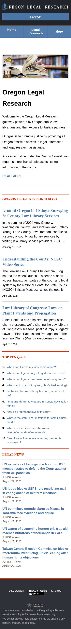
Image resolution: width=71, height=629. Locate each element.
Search (35, 16)
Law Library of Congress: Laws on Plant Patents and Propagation (32, 310)
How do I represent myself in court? (29, 411)
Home (11, 29)
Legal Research (35, 31)
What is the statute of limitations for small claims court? (36, 420)
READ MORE (12, 176)
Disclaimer (16, 591)
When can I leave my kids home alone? (31, 367)
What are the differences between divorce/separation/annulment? (28, 430)
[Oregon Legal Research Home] (35, 6)
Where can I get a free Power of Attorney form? (36, 379)
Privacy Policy (37, 591)
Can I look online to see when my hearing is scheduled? (34, 440)
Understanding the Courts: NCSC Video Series (32, 261)
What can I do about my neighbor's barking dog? (37, 385)
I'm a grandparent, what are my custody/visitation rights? (37, 403)
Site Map (56, 591)
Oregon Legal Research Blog (29, 199)
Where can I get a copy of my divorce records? (36, 373)
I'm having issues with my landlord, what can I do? (35, 393)
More (59, 31)
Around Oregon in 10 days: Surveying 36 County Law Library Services (35, 213)
